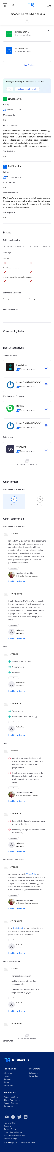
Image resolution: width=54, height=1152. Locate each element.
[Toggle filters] (5, 5)
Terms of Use (9, 1123)
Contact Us (8, 1086)
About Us (8, 1073)
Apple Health (18, 928)
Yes (10, 89)
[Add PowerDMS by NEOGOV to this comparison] (46, 384)
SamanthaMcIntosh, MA (24, 573)
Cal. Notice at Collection (14, 1136)
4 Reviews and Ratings (23, 51)
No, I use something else (27, 89)
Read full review (15, 581)
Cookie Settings (10, 1139)
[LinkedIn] (26, 1117)
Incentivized (13, 568)
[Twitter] (19, 1117)
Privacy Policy (10, 1129)
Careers (7, 1079)
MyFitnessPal (21, 48)
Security (7, 1126)
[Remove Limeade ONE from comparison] (48, 30)
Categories (33, 1073)
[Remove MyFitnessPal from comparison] (48, 47)
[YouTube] (7, 1117)
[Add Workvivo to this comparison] (46, 449)
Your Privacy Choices (13, 1132)
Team (6, 1076)
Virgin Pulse (31, 874)
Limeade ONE (22, 32)
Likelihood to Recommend (14, 490)
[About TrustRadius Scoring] (5, 110)
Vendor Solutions (11, 1097)
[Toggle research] (13, 5)
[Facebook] (13, 1117)
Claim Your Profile (12, 1100)
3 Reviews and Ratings (23, 35)
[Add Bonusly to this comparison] (46, 408)
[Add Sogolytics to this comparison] (46, 367)
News (6, 1082)
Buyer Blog (33, 1076)
